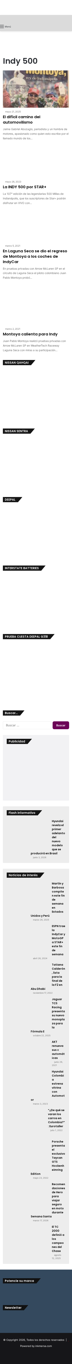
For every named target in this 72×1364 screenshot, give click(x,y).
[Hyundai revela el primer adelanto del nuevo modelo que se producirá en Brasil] (28, 833)
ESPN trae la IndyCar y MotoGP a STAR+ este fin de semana (58, 940)
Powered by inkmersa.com (36, 1345)
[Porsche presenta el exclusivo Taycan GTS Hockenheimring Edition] (28, 1154)
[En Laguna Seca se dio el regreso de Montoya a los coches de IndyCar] (36, 225)
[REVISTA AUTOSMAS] (36, 18)
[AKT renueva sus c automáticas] (28, 1052)
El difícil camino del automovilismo (21, 119)
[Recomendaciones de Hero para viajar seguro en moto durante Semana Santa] (28, 1196)
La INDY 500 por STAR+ (24, 187)
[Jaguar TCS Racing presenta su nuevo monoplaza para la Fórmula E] (28, 1011)
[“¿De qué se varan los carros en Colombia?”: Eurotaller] (26, 1122)
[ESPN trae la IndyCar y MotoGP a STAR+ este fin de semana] (28, 938)
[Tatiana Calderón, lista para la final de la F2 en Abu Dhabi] (28, 973)
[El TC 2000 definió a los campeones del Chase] (28, 1239)
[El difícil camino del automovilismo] (36, 89)
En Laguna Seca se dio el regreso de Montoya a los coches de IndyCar (35, 256)
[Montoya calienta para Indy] (36, 304)
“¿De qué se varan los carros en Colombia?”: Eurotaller (56, 1118)
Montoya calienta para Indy (30, 334)
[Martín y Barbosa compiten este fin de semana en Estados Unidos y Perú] (28, 896)
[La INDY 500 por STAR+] (36, 160)
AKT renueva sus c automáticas (58, 1050)
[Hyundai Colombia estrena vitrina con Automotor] (28, 1083)
